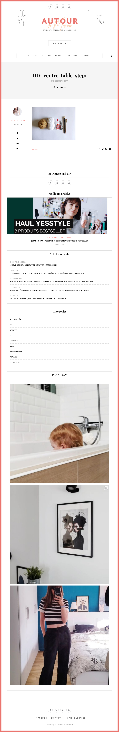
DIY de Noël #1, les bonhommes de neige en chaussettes (59, 241)
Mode (12, 346)
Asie (11, 325)
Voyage (13, 357)
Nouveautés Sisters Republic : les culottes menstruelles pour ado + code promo (49, 290)
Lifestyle (14, 341)
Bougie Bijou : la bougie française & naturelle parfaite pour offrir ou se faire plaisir (51, 282)
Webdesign (15, 362)
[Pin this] (65, 87)
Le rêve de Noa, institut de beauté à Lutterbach (33, 265)
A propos (71, 56)
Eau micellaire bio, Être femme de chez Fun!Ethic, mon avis (38, 298)
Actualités (33, 56)
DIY (59, 238)
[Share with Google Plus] (61, 87)
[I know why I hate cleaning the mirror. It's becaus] (59, 635)
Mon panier (59, 43)
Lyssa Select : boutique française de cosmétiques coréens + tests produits (47, 273)
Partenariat (16, 351)
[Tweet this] (57, 87)
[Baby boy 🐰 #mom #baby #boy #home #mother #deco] (59, 433)
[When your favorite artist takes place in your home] (59, 534)
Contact (87, 56)
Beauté (13, 330)
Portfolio (54, 56)
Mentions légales (75, 718)
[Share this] (54, 87)
